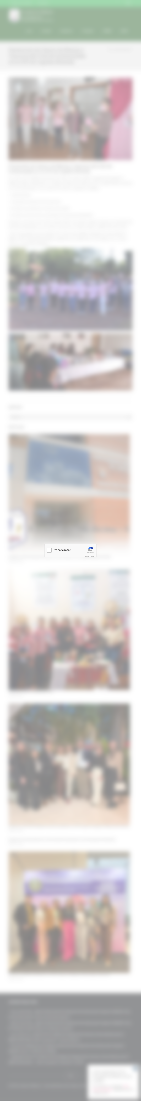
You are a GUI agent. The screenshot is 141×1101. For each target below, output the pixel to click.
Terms (92, 556)
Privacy (87, 556)
